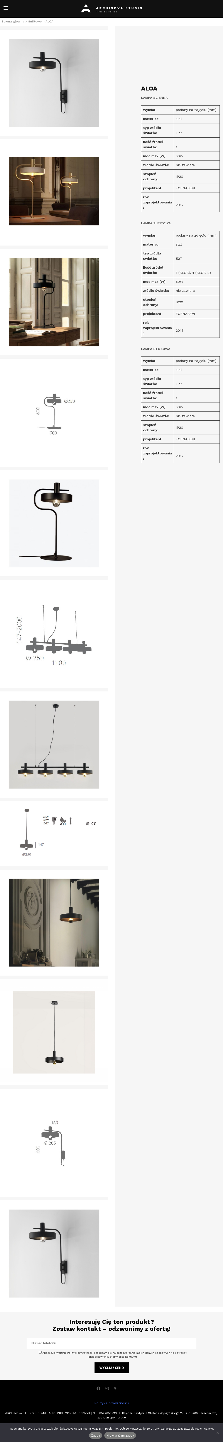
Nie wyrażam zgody (120, 1435)
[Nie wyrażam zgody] (217, 1432)
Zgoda (95, 1435)
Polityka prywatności (111, 1403)
